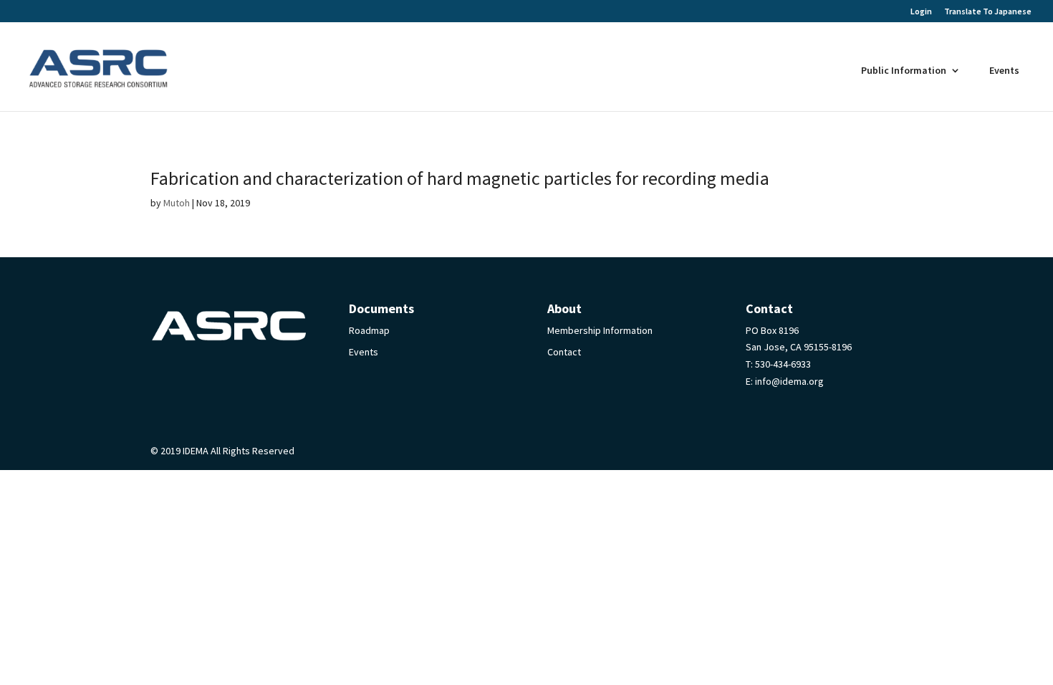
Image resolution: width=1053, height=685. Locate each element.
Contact (564, 351)
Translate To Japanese (988, 11)
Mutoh (176, 202)
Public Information (903, 70)
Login (921, 11)
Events (1004, 70)
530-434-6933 (783, 364)
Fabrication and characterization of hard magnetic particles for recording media (459, 178)
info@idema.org (789, 381)
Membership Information (600, 330)
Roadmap (369, 330)
